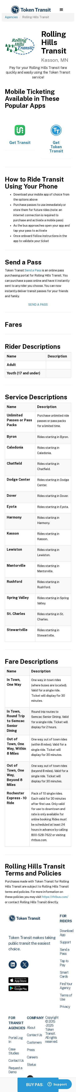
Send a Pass (33, 270)
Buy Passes (38, 1084)
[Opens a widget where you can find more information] (57, 1084)
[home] (30, 9)
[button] (61, 9)
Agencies (11, 17)
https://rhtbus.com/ (55, 897)
